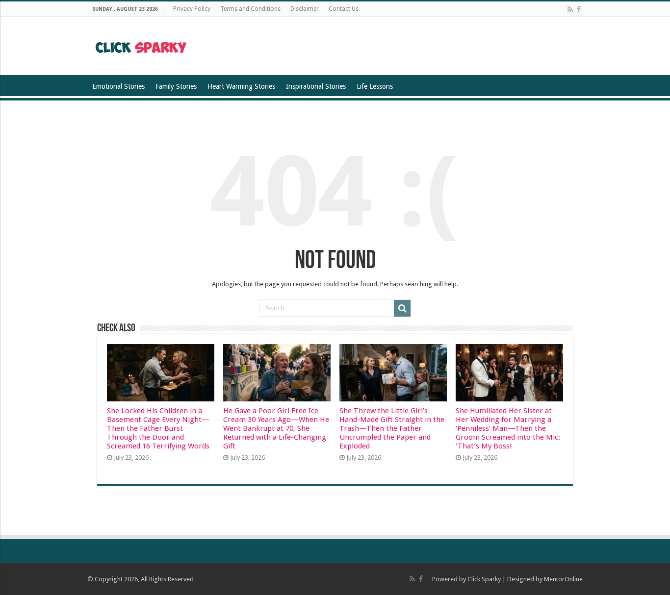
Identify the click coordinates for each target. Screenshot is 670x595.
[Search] (402, 308)
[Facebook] (579, 9)
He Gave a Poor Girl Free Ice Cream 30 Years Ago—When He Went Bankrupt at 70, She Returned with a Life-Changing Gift (276, 428)
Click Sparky (484, 579)
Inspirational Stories (316, 86)
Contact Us (344, 8)
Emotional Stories (118, 86)
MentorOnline (563, 579)
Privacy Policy (191, 8)
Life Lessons (375, 86)
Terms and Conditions (250, 8)
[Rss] (570, 9)
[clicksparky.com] (141, 45)
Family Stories (176, 86)
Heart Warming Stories (241, 86)
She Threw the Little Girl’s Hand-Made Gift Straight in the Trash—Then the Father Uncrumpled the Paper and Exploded (391, 428)
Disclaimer (304, 8)
